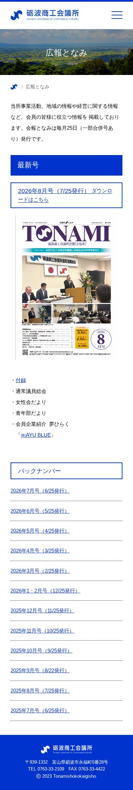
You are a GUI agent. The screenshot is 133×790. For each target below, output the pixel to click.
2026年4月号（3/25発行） (40, 550)
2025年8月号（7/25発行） (40, 690)
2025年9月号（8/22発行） (40, 670)
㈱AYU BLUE (36, 435)
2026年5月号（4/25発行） (40, 531)
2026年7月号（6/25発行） (40, 491)
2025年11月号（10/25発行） (42, 631)
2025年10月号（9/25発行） (41, 650)
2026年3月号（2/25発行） (40, 571)
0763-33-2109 (51, 769)
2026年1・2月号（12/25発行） (45, 591)
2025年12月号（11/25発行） (42, 610)
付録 (21, 380)
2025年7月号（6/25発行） (40, 710)
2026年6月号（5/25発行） (40, 511)
